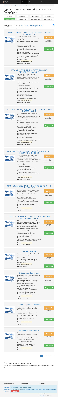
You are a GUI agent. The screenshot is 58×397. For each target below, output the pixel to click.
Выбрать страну (22, 16)
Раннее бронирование (42, 1)
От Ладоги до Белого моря (29, 273)
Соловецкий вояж (29, 251)
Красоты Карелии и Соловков (29, 304)
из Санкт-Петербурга (31, 25)
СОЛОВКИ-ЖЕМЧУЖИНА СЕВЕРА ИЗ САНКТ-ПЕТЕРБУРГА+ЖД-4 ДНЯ (29, 71)
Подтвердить (15, 391)
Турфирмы (52, 1)
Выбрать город (22, 19)
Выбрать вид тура (35, 16)
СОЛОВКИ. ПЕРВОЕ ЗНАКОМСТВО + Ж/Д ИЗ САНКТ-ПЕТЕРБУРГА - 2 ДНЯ (29, 217)
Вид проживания (48, 19)
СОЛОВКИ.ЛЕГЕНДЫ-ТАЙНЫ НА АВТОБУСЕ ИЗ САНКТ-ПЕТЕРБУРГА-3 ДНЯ (29, 187)
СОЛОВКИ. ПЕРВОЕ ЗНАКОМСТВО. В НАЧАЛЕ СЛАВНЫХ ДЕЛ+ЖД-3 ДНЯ (29, 33)
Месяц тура (9, 16)
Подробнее (48, 49)
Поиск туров (24, 1)
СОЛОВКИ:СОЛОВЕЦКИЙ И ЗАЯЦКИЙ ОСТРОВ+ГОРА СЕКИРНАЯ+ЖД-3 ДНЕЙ (29, 152)
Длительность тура (35, 19)
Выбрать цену (48, 16)
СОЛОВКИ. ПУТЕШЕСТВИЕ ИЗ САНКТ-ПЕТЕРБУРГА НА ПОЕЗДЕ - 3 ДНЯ (29, 110)
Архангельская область (10, 19)
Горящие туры (32, 1)
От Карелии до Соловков (29, 330)
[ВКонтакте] (53, 25)
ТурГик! (7, 2)
